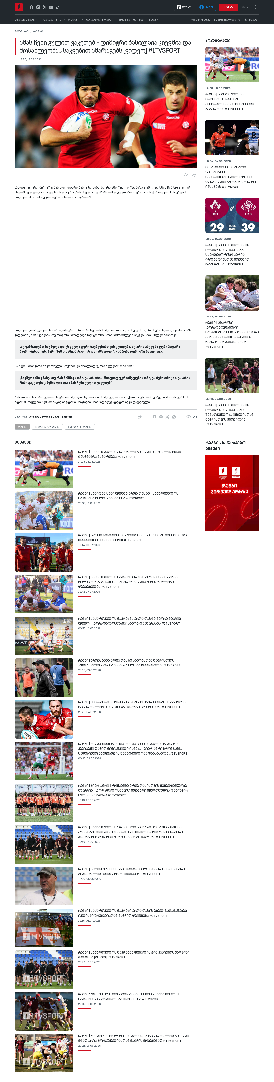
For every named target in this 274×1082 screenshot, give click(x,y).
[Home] (19, 7)
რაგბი (38, 31)
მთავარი (22, 31)
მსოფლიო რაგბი (80, 427)
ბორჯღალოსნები (47, 427)
